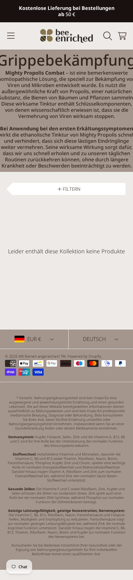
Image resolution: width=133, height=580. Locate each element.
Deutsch (94, 338)
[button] (11, 36)
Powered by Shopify (84, 356)
